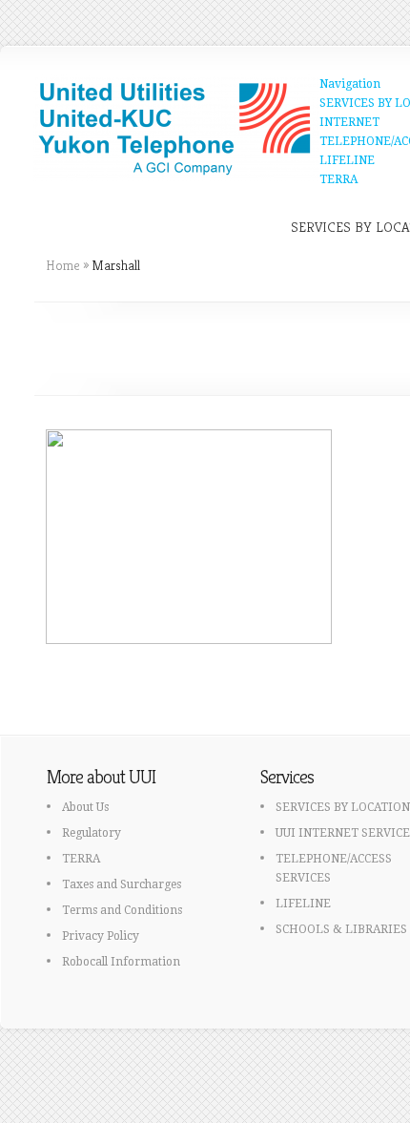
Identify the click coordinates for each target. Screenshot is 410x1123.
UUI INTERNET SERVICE (343, 833)
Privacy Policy (100, 936)
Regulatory (91, 833)
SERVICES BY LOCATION (343, 807)
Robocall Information (121, 961)
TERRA (338, 179)
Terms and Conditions (122, 910)
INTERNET (349, 122)
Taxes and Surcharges (121, 884)
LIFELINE (347, 160)
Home (63, 265)
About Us (85, 807)
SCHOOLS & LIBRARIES (341, 929)
